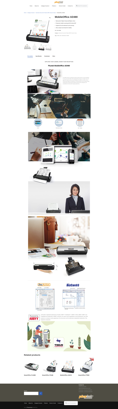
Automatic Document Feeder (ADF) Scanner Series (46, 12)
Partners (46, 403)
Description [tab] (30, 56)
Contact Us (70, 5)
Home (31, 5)
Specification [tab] (39, 56)
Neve (25, 407)
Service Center (62, 5)
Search (25, 390)
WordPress (35, 407)
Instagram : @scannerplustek (85, 391)
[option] (38, 30)
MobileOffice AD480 (65, 35)
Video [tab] (53, 56)
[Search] (40, 393)
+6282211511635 (82, 386)
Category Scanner (31, 12)
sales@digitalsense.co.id (84, 388)
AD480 (58, 35)
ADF (60, 35)
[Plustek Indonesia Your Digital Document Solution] (59, 2)
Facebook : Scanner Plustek (85, 389)
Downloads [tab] (47, 56)
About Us (37, 5)
